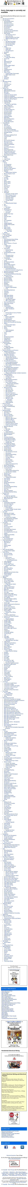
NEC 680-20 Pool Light (9, 719)
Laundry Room (7, 633)
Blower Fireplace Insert (9, 173)
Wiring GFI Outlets (8, 521)
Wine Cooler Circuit (8, 155)
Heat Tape (9, 231)
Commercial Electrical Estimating (13, 274)
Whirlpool (6, 78)
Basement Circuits (8, 554)
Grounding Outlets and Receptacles (12, 757)
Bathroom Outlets (8, 740)
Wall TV (6, 546)
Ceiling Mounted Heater (11, 203)
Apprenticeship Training (9, 240)
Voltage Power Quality (9, 224)
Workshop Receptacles (9, 839)
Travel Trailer (9, 314)
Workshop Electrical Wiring (10, 491)
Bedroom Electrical (8, 426)
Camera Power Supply (9, 550)
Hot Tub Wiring (9, 45)
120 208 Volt (8, 259)
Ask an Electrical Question (14, 1158)
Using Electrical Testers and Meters (12, 918)
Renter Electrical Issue (9, 482)
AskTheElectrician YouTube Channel (17, 1175)
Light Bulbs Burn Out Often (12, 640)
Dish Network (7, 542)
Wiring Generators (8, 510)
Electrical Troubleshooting (9, 406)
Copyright (5, 1169)
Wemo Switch (7, 942)
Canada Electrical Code (9, 252)
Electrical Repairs (8, 434)
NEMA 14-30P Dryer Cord (12, 38)
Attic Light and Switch (9, 588)
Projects (6, 310)
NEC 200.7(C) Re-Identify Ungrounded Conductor (14, 728)
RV (4, 311)
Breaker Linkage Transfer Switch (13, 509)
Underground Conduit (11, 477)
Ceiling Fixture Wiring (11, 612)
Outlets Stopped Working (10, 780)
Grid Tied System (8, 851)
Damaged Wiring (8, 132)
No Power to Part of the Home (11, 689)
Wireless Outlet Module (11, 287)
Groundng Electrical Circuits (10, 532)
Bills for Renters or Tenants (10, 243)
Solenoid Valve (7, 216)
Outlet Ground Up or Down (12, 760)
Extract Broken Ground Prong (11, 745)
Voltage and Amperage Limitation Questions (16, 372)
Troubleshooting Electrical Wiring (9, 1018)
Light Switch (8, 331)
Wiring (5, 799)
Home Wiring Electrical (9, 290)
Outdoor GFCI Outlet (10, 755)
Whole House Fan (8, 498)
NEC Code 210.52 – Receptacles (12, 721)
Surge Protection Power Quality (8, 1016)
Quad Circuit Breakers (9, 147)
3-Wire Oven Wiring (10, 57)
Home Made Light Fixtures (10, 628)
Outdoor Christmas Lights (12, 601)
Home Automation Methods (7, 1011)
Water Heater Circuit (10, 74)
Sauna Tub (6, 58)
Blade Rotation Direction (9, 90)
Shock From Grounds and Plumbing (12, 322)
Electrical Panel (7, 925)
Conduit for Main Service (11, 815)
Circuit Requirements (12, 560)
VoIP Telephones (8, 695)
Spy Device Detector (9, 859)
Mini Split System (10, 50)
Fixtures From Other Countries (11, 616)
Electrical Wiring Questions (7, 1137)
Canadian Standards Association (18, 1179)
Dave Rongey (11, 1169)
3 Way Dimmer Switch (11, 584)
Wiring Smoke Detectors (9, 847)
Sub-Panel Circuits (8, 831)
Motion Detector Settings (11, 651)
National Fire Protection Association (17, 1182)
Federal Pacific (7, 136)
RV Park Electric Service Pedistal (13, 312)
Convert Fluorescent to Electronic (12, 604)
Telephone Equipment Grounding (12, 913)
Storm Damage (7, 326)
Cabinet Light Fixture (10, 565)
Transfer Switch (9, 200)
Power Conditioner (10, 308)
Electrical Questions (11, 1155)
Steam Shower (7, 62)
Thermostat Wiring (8, 961)
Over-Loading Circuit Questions (13, 364)
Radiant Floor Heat (8, 213)
